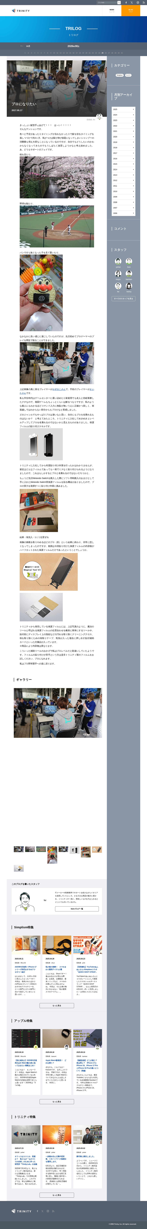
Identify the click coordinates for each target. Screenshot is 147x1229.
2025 (115, 109)
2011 (115, 186)
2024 (115, 115)
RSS (144, 3)
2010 (115, 191)
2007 (115, 208)
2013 (115, 175)
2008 (115, 202)
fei (94, 120)
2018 (115, 148)
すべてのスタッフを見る (123, 299)
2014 (115, 169)
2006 (115, 213)
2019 (115, 142)
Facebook (126, 3)
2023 (115, 120)
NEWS (111, 11)
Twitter (132, 3)
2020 (115, 137)
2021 (115, 131)
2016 (115, 159)
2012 (115, 180)
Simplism (120, 75)
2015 (115, 164)
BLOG (131, 11)
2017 (115, 153)
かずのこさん (59, 389)
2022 (115, 126)
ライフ (128, 75)
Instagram (138, 2)
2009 (115, 197)
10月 (28, 46)
